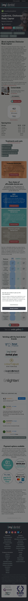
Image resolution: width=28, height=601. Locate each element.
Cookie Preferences (14, 304)
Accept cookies (14, 308)
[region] (14, 300)
